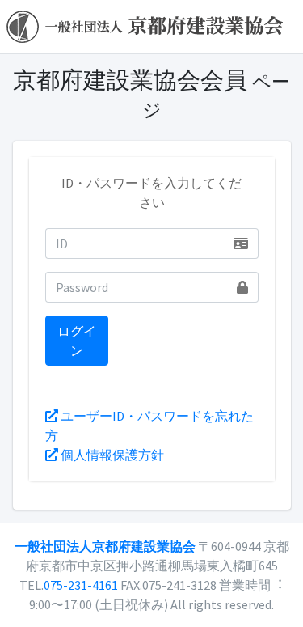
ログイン (76, 340)
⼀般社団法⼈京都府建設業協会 (105, 546)
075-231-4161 (81, 585)
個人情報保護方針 (111, 455)
